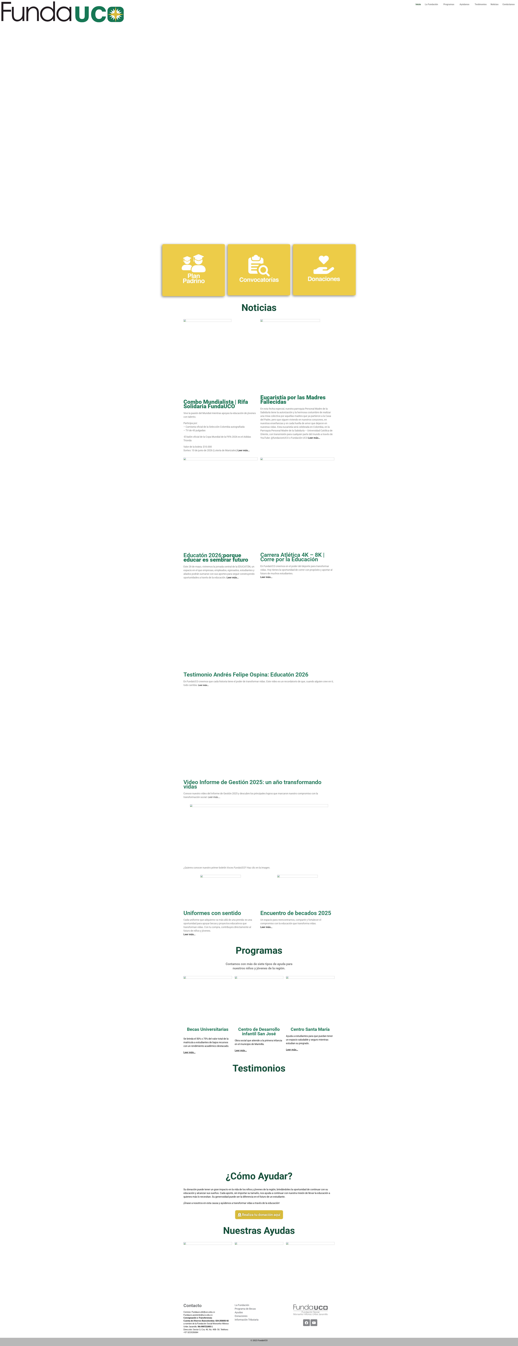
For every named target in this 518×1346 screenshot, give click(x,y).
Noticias (494, 4)
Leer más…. (214, 797)
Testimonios (481, 4)
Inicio (418, 4)
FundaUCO (262, 1340)
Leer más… (189, 1052)
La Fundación (431, 4)
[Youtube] (314, 1322)
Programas (448, 4)
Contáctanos (508, 4)
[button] (432, 4)
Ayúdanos (464, 4)
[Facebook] (306, 1322)
